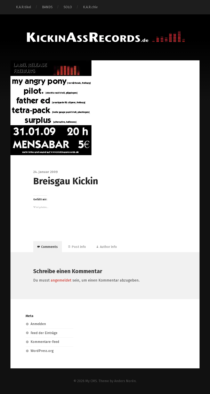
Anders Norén (125, 381)
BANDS (47, 7)
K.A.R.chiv (90, 7)
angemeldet (61, 280)
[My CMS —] (105, 37)
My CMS (91, 381)
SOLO (68, 7)
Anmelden (38, 324)
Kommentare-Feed (45, 342)
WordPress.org (42, 351)
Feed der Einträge (44, 333)
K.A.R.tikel (23, 7)
